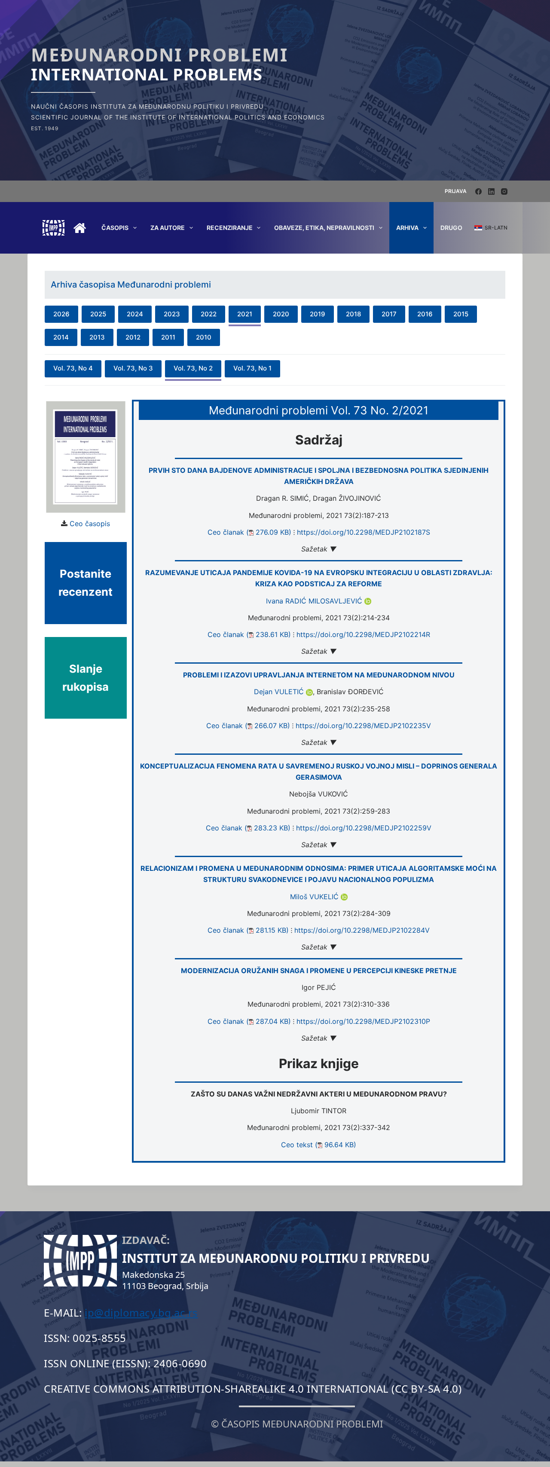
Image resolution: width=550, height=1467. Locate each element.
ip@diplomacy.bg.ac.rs (141, 1312)
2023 (172, 314)
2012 (133, 337)
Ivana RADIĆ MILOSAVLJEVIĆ (315, 601)
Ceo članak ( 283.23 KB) (248, 828)
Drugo (451, 227)
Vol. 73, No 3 (133, 368)
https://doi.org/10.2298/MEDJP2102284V (362, 930)
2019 (317, 314)
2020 (281, 314)
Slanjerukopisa (85, 677)
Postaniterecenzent (85, 582)
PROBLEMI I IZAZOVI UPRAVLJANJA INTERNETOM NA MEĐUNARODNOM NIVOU (319, 675)
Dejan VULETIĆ (280, 691)
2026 (61, 314)
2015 (460, 314)
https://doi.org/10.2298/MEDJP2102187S (363, 532)
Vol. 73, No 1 (252, 368)
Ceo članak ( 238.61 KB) (249, 634)
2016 (425, 314)
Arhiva (407, 227)
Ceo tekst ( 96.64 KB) (318, 1144)
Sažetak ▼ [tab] (318, 549)
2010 (203, 337)
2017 (389, 314)
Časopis (114, 227)
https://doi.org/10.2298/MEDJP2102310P (363, 1021)
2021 (244, 314)
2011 (168, 337)
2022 (209, 314)
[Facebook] (478, 191)
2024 (135, 314)
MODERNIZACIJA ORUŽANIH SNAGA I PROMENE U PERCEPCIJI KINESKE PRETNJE (319, 970)
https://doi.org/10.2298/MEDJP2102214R (363, 634)
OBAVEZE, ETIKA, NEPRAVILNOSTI (324, 227)
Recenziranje (230, 227)
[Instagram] (504, 191)
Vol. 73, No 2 (193, 368)
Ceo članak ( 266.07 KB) (248, 725)
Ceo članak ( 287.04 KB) (249, 1021)
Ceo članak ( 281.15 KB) (248, 930)
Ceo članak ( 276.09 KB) (249, 532)
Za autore (167, 227)
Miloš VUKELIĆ (315, 896)
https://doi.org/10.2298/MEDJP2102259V (363, 828)
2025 (98, 314)
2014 (61, 337)
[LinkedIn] (491, 191)
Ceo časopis (90, 523)
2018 (353, 314)
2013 (97, 337)
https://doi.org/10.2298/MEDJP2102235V (363, 725)
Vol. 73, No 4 (73, 368)
